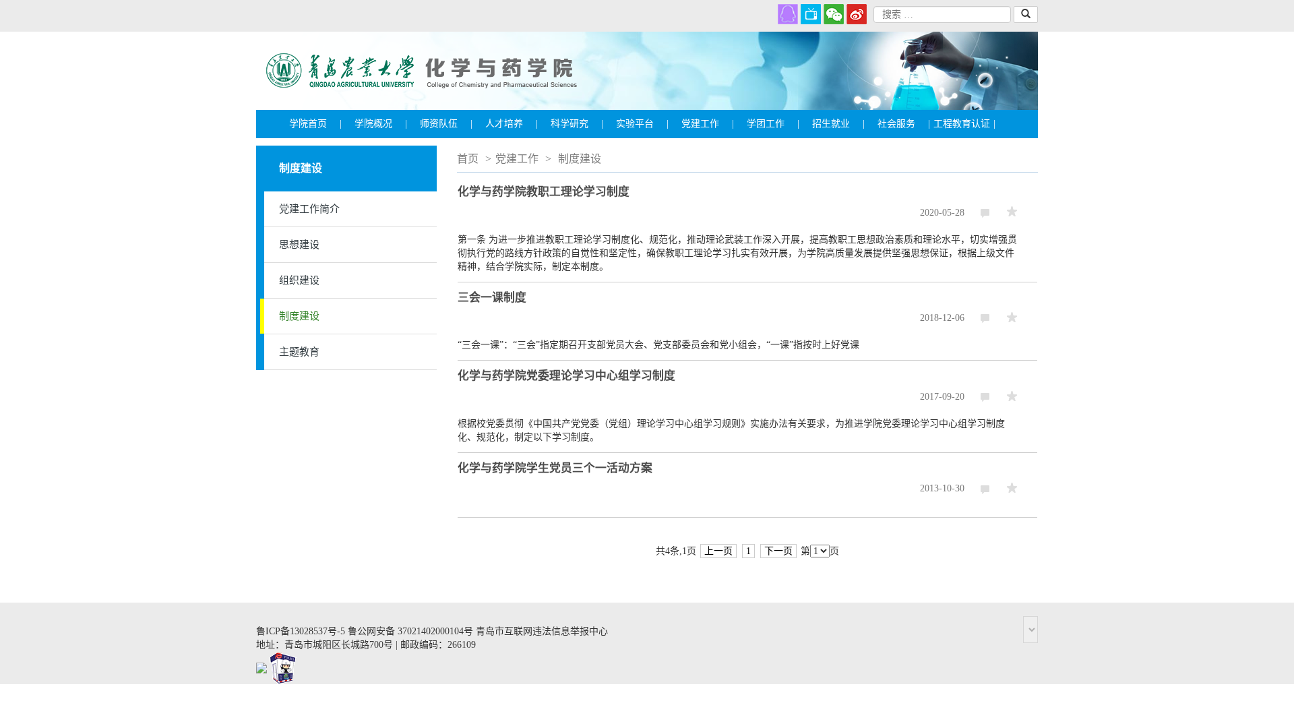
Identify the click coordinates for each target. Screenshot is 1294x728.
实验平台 (642, 124)
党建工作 (707, 124)
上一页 (718, 551)
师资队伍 (446, 124)
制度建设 (299, 316)
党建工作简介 (309, 209)
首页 (468, 158)
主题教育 (299, 351)
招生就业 (838, 124)
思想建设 (299, 244)
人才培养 (511, 124)
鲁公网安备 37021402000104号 (410, 631)
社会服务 (903, 124)
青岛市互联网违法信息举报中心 (542, 631)
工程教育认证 (964, 124)
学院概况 (381, 124)
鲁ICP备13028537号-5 (300, 631)
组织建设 (299, 280)
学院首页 (315, 124)
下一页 (778, 551)
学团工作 (773, 124)
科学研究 (577, 124)
